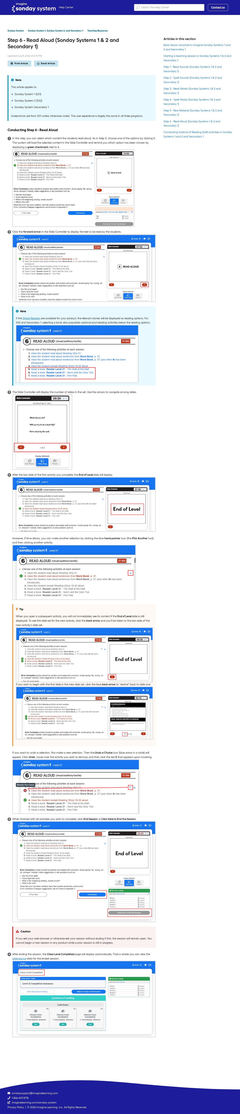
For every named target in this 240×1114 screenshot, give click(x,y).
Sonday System (16, 30)
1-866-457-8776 (20, 1097)
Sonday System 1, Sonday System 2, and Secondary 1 (55, 30)
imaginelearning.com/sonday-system (34, 1102)
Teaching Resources (97, 30)
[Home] (34, 7)
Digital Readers (31, 318)
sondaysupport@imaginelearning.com (35, 1093)
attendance (19, 958)
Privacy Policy (16, 1107)
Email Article (48, 63)
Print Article (21, 63)
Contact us (218, 7)
